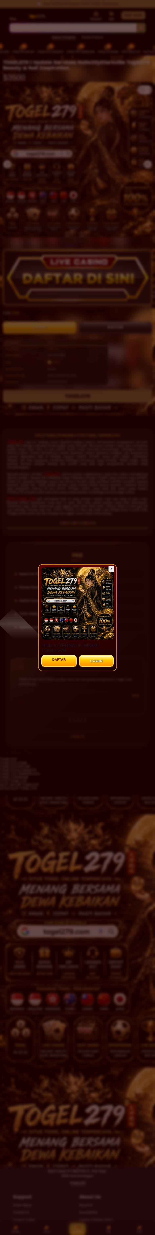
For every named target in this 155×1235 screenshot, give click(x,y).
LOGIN (96, 661)
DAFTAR (59, 659)
